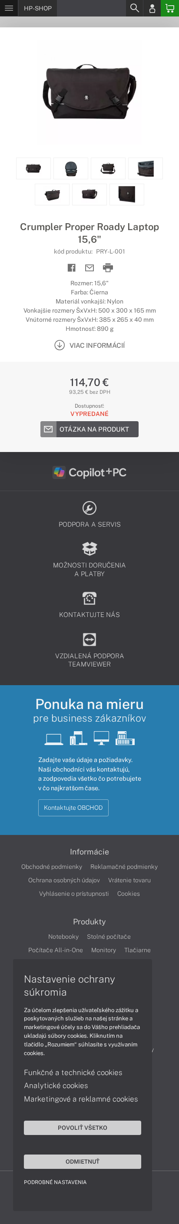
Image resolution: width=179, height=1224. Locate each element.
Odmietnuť (82, 1161)
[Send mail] (89, 268)
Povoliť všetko (82, 1127)
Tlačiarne (137, 950)
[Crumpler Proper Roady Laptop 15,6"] (89, 92)
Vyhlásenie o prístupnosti (74, 893)
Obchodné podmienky (51, 866)
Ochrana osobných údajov (64, 880)
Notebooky (63, 936)
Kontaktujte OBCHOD (73, 807)
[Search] (134, 8)
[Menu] (9, 8)
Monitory (103, 950)
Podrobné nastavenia (55, 1182)
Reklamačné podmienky (124, 866)
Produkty (89, 922)
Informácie (89, 852)
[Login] (152, 8)
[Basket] (170, 8)
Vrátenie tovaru (129, 880)
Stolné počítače (109, 936)
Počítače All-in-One (55, 950)
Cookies (128, 893)
